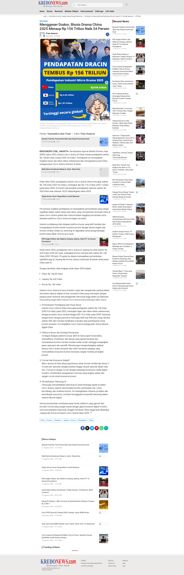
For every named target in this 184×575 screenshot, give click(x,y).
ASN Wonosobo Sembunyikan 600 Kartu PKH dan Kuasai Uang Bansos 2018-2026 (123, 220)
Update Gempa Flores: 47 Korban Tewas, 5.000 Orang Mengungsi (123, 234)
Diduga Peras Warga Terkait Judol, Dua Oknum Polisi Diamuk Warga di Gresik (123, 194)
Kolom (49, 11)
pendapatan (82, 420)
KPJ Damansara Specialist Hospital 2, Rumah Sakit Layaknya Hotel (122, 182)
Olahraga (99, 11)
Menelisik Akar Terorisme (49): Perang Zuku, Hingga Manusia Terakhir (122, 111)
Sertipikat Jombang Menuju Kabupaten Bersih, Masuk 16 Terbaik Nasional (93, 16)
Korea (73, 420)
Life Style (109, 11)
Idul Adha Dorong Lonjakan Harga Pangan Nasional (50, 16)
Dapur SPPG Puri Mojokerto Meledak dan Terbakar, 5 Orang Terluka (123, 246)
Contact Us (111, 563)
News (42, 11)
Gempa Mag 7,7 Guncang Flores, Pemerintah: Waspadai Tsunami (122, 273)
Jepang (66, 420)
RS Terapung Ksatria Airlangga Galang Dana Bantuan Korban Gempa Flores (121, 97)
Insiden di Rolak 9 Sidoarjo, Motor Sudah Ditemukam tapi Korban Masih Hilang (122, 207)
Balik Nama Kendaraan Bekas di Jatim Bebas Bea (61, 169)
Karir (124, 566)
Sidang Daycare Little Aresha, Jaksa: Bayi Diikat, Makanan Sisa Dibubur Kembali (122, 124)
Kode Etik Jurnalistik (87, 566)
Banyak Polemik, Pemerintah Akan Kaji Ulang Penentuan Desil (65, 139)
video (91, 420)
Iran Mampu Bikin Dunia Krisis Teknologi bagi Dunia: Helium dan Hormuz (123, 286)
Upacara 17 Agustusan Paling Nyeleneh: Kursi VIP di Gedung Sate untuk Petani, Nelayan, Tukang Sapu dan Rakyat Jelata (123, 140)
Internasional (87, 11)
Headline (58, 420)
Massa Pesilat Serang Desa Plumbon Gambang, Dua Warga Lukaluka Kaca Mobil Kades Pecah (123, 260)
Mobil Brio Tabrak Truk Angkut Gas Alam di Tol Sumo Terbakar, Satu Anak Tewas (122, 168)
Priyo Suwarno (52, 33)
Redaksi (83, 561)
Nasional (59, 11)
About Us (111, 561)
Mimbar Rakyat (71, 11)
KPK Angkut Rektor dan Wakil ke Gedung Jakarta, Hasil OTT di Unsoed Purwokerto (69, 240)
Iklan (124, 563)
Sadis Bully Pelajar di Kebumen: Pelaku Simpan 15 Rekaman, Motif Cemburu (123, 56)
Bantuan (125, 561)
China (43, 420)
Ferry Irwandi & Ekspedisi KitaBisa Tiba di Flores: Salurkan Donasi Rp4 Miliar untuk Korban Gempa (122, 70)
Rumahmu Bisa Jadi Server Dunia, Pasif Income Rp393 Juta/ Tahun (122, 83)
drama (49, 420)
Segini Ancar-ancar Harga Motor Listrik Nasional (60, 196)
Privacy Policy (112, 566)
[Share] (107, 34)
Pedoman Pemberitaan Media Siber (91, 563)
